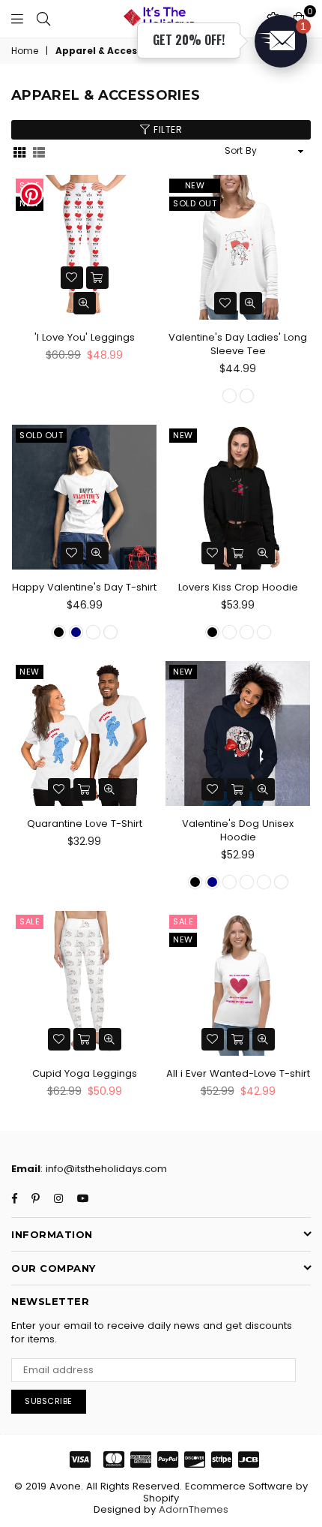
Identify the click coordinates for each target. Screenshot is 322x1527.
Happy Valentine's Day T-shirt (84, 587)
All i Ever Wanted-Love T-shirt (238, 1073)
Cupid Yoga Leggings (84, 1073)
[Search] (43, 19)
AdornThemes (193, 1509)
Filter (167, 129)
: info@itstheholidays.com (103, 1169)
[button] (281, 41)
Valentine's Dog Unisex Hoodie (238, 830)
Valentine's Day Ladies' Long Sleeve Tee (237, 344)
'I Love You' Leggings (84, 337)
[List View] (39, 151)
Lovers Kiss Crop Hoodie (238, 587)
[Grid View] (19, 151)
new (195, 185)
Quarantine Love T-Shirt (84, 823)
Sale (29, 921)
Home (24, 51)
